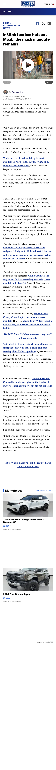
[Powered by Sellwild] (49, 642)
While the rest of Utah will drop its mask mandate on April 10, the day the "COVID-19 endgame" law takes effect (26, 161)
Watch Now (48, 4)
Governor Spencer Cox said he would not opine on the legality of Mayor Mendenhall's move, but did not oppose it (27, 382)
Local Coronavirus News (12, 26)
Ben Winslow (18, 92)
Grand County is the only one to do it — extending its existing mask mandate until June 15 (26, 279)
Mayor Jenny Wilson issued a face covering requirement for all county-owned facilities (27, 324)
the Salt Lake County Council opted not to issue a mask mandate (25, 317)
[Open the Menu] (4, 4)
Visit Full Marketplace (44, 491)
